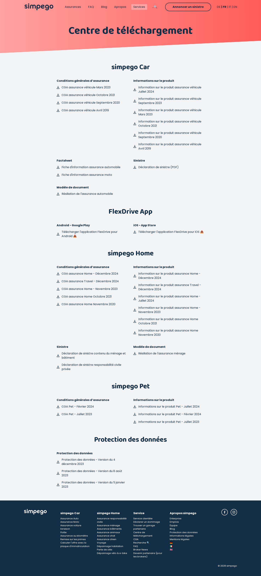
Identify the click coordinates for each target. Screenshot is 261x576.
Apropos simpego (183, 513)
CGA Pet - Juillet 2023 (77, 414)
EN (235, 7)
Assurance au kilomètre (74, 535)
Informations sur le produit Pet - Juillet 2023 (168, 422)
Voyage (101, 542)
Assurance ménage (108, 525)
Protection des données (184, 532)
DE (219, 7)
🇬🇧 (171, 549)
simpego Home (108, 513)
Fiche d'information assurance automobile (91, 167)
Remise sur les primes (73, 539)
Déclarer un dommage (146, 522)
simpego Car (70, 513)
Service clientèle (143, 518)
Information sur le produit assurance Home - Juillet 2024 (169, 298)
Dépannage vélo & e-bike (112, 553)
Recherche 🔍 (141, 542)
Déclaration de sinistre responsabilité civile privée (91, 367)
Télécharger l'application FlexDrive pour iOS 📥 (171, 232)
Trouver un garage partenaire (144, 527)
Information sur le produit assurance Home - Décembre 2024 (169, 276)
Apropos (120, 7)
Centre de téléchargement (142, 534)
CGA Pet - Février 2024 (78, 406)
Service (138, 513)
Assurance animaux (108, 532)
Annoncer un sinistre (188, 7)
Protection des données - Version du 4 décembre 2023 (88, 462)
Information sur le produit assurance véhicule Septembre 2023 (169, 101)
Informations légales (182, 535)
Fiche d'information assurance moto (87, 175)
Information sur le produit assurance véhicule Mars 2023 (169, 112)
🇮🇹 (171, 546)
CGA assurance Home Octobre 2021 (87, 296)
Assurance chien (106, 539)
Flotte (63, 532)
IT (230, 7)
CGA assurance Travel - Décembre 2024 (90, 281)
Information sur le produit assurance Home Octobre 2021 (168, 321)
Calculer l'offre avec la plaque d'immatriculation (74, 544)
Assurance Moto (69, 522)
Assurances (73, 7)
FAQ (91, 7)
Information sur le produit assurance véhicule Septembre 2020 (169, 135)
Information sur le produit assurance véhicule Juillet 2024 (169, 89)
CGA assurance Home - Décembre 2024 (90, 274)
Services (139, 7)
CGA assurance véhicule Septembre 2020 (91, 103)
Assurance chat (106, 535)
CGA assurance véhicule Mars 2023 (86, 87)
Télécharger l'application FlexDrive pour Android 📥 (90, 234)
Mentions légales (179, 539)
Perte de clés (104, 549)
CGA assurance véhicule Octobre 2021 (88, 95)
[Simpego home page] (39, 6)
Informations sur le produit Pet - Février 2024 (169, 414)
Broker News (140, 549)
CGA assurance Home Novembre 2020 (88, 304)
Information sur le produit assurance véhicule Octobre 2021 (169, 123)
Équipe (174, 525)
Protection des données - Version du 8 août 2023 (92, 473)
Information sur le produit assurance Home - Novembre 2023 (169, 310)
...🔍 (154, 7)
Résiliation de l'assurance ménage (161, 353)
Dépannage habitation (110, 546)
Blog (104, 7)
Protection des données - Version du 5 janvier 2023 (93, 484)
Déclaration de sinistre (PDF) (158, 167)
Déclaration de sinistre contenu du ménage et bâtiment (94, 355)
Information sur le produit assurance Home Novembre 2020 (168, 332)
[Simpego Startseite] (39, 533)
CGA (135, 539)
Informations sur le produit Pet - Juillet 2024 (169, 406)
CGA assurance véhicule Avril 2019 (85, 110)
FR (224, 7)
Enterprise (175, 518)
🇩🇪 (171, 542)
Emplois (174, 522)
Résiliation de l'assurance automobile (87, 194)
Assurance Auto (69, 518)
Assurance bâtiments (109, 529)
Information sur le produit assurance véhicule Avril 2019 (169, 146)
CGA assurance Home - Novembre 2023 (90, 289)
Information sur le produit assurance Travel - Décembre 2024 (169, 287)
